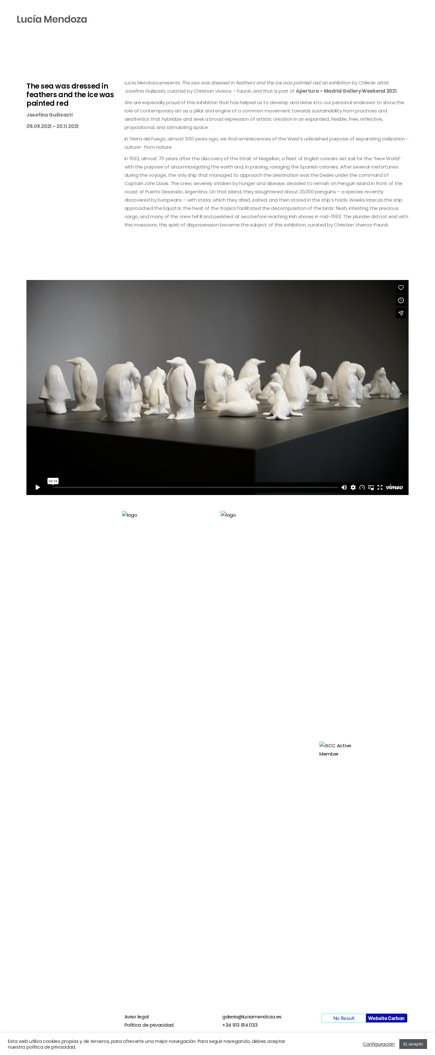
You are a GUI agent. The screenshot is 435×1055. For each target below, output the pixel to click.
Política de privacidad (149, 1025)
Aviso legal (137, 1016)
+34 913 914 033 (240, 1025)
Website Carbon (386, 1018)
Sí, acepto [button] (413, 1044)
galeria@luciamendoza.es (252, 1016)
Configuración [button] (379, 1044)
